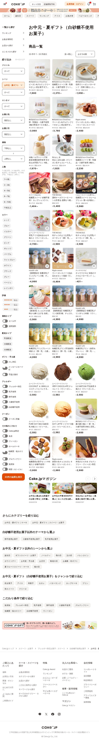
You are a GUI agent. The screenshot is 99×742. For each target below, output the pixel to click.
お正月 (42, 561)
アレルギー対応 (15, 386)
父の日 (69, 555)
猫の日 (37, 567)
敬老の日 (54, 561)
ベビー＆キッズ (85, 16)
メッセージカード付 (16, 368)
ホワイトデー (10, 561)
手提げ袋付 (13, 374)
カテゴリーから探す (27, 676)
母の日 (58, 555)
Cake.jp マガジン (68, 705)
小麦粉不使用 (14, 402)
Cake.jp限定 (14, 431)
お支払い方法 (8, 676)
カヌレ (42, 583)
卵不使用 (12, 397)
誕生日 (18, 16)
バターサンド (55, 583)
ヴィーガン (13, 441)
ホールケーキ (14, 446)
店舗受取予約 (49, 4)
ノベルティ (46, 555)
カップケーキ (71, 583)
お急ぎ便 (69, 16)
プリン (85, 583)
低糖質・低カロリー (16, 452)
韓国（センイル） (16, 469)
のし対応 (12, 362)
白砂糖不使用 (14, 407)
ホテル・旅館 (67, 673)
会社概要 (87, 676)
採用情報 (87, 702)
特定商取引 (88, 680)
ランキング (44, 16)
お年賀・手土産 (27, 561)
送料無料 (12, 326)
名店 (10, 436)
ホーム (7, 16)
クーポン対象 (14, 419)
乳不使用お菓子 (51, 539)
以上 (16, 300)
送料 (4, 672)
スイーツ (30, 16)
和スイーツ (9, 589)
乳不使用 (12, 391)
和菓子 (31, 583)
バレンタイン (83, 555)
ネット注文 (36, 4)
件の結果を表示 (13, 477)
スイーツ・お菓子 (26, 648)
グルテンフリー (15, 459)
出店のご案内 (67, 669)
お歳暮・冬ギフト (70, 561)
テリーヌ (23, 589)
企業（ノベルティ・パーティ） (70, 679)
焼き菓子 (8, 583)
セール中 (12, 321)
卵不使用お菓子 (11, 539)
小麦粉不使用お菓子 (31, 539)
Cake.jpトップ (8, 648)
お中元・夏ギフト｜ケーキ (16, 522)
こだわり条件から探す (28, 685)
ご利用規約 (88, 691)
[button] (94, 479)
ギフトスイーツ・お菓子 (25, 555)
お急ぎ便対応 (24, 672)
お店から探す (24, 681)
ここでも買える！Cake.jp (69, 694)
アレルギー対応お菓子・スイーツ (51, 648)
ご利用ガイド (8, 700)
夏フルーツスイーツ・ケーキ (17, 567)
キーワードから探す (27, 689)
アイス (57, 16)
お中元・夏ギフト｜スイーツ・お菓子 (48, 522)
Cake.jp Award (49, 669)
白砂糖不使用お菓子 (78, 648)
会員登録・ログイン (75, 4)
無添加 (11, 464)
